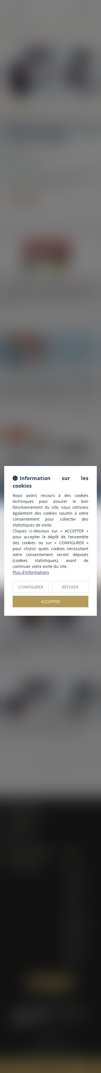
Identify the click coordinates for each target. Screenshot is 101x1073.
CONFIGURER (31, 587)
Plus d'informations (31, 572)
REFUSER (70, 587)
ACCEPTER (50, 601)
